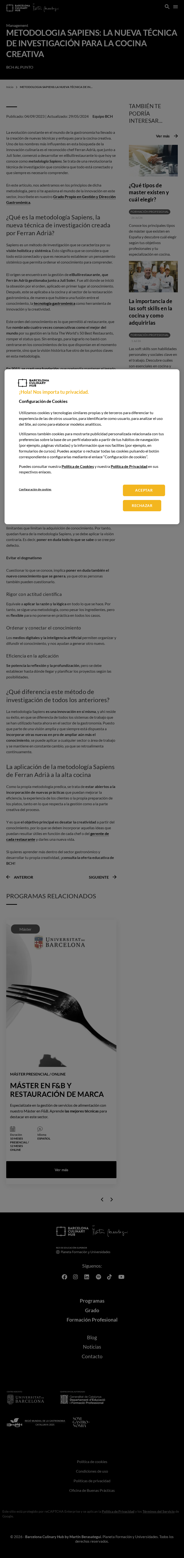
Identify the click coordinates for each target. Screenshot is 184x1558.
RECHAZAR (142, 505)
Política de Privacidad (129, 466)
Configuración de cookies (35, 489)
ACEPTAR (144, 490)
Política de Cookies (78, 466)
